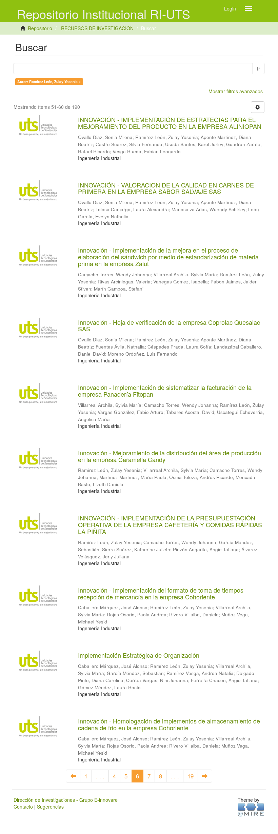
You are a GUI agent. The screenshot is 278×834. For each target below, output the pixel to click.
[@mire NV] (251, 809)
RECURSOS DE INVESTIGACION (97, 28)
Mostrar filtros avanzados (236, 91)
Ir (258, 68)
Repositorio (40, 28)
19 (190, 776)
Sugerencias (50, 806)
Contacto (23, 806)
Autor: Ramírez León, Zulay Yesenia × (49, 81)
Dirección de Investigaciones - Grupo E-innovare (66, 799)
